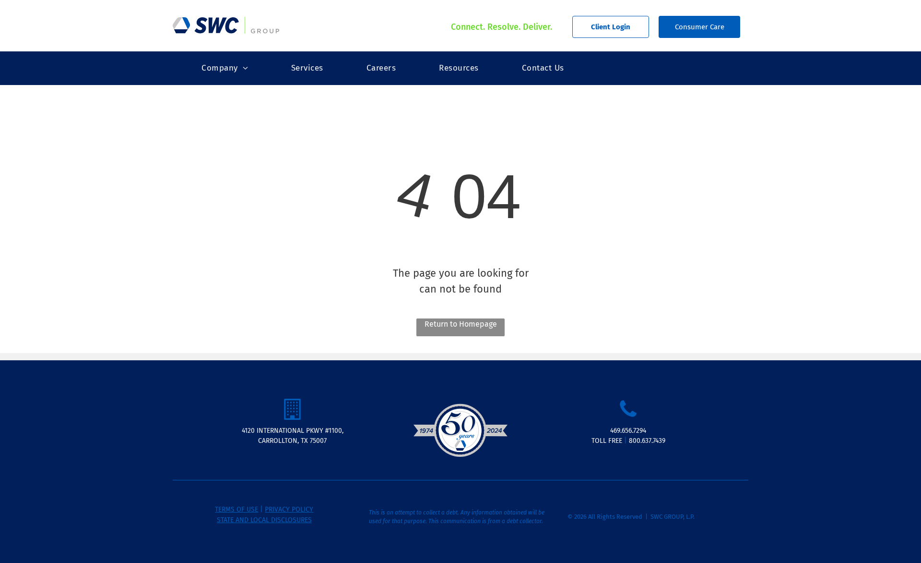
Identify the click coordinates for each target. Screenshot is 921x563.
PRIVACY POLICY (289, 509)
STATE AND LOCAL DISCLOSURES (264, 520)
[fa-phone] (628, 417)
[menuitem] (225, 68)
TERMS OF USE (236, 509)
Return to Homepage (461, 324)
